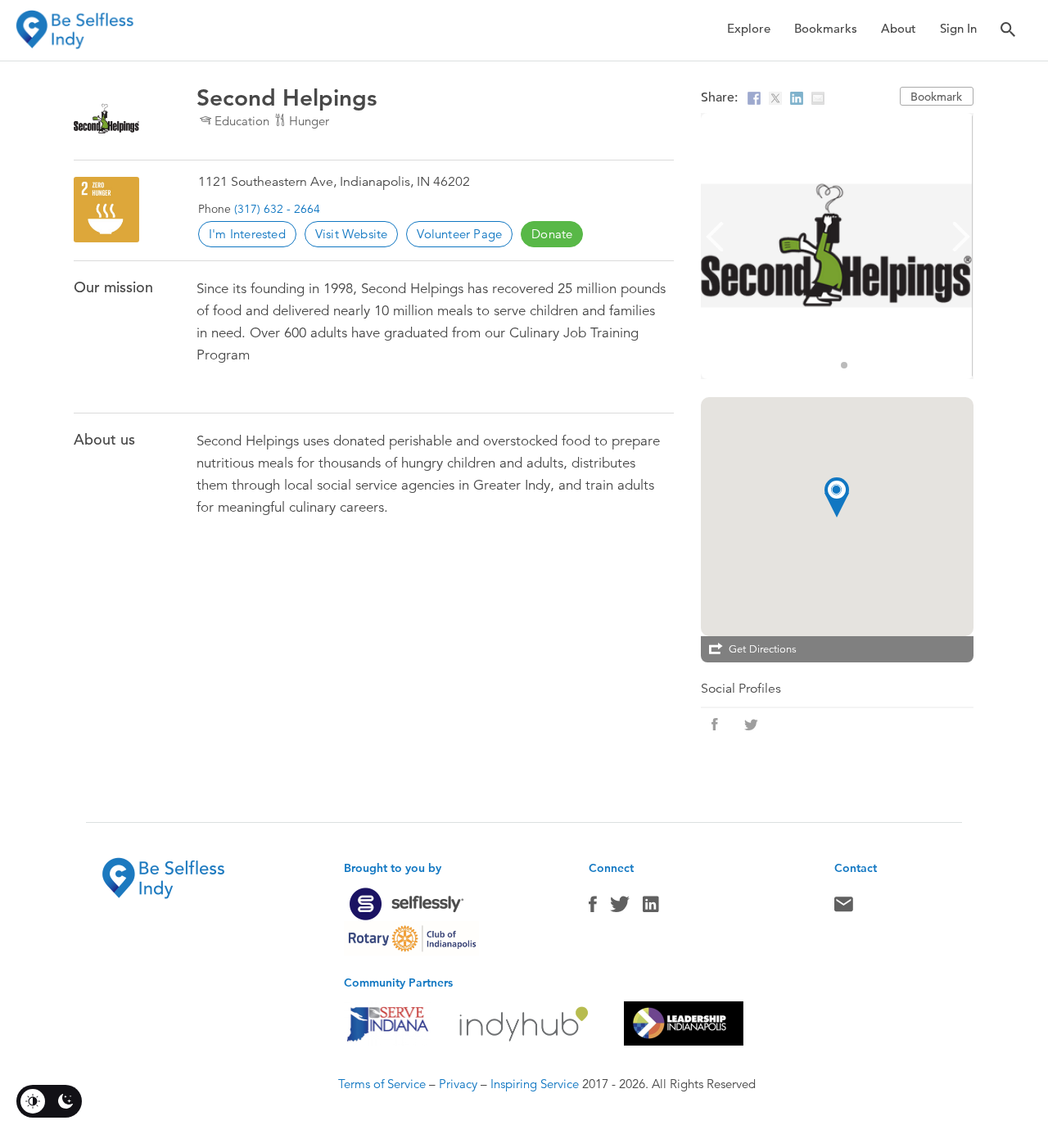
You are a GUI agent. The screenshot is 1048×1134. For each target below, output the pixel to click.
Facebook (593, 908)
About (898, 28)
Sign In (958, 28)
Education (242, 121)
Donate (551, 234)
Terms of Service (382, 1083)
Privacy (458, 1083)
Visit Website (351, 234)
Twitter (620, 908)
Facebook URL (715, 725)
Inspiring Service (534, 1083)
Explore (748, 28)
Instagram (651, 908)
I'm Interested (247, 234)
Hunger (309, 121)
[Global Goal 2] (106, 209)
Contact (843, 908)
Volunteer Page (459, 234)
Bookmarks (825, 28)
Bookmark (936, 96)
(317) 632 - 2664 (277, 208)
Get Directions (763, 649)
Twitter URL (751, 725)
